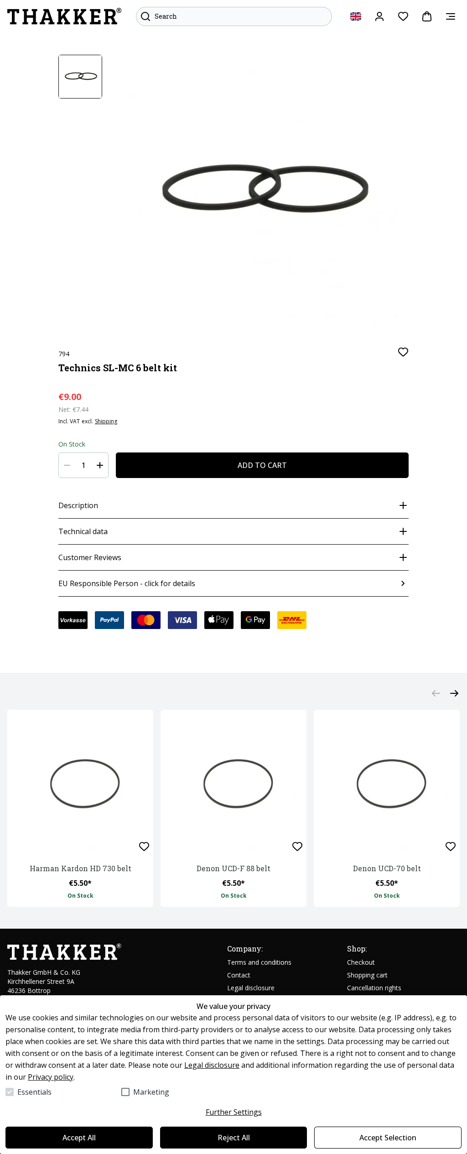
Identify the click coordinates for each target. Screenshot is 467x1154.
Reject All (234, 1138)
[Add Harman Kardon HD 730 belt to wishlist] (144, 846)
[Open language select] (356, 16)
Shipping (106, 421)
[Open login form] (379, 16)
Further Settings (234, 1112)
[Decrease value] (67, 465)
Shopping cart (367, 975)
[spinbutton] (83, 465)
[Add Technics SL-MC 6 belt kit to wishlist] (403, 352)
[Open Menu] (450, 16)
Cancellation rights (374, 987)
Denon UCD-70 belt (387, 868)
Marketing (151, 1092)
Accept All (79, 1138)
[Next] (454, 693)
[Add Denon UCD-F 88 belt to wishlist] (297, 846)
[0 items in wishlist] (403, 16)
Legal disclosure (211, 1065)
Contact (238, 975)
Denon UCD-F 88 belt (233, 868)
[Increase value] (100, 465)
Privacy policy (50, 1077)
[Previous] (436, 693)
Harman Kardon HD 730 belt (80, 868)
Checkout (361, 962)
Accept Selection (387, 1138)
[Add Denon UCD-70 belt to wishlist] (450, 846)
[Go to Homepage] (64, 16)
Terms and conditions (259, 962)
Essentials (34, 1092)
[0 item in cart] (427, 16)
